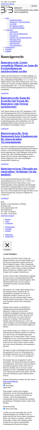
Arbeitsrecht (14, 32)
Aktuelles (8, 49)
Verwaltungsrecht (15, 45)
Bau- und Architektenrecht (19, 34)
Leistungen (9, 30)
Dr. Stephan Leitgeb (16, 26)
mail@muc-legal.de (7, 4)
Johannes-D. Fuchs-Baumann (20, 22)
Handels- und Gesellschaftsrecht (21, 38)
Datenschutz (9, 236)
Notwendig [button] (7, 383)
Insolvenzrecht (15, 43)
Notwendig (9, 385)
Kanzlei (8, 219)
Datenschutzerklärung (10, 381)
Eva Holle (13, 24)
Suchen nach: (5, 6)
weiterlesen (5, 93)
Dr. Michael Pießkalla (17, 28)
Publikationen (10, 47)
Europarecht (14, 36)
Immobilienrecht (15, 41)
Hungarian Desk (15, 39)
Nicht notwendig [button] (9, 407)
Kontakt (8, 51)
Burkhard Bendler (16, 20)
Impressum (9, 234)
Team (7, 18)
